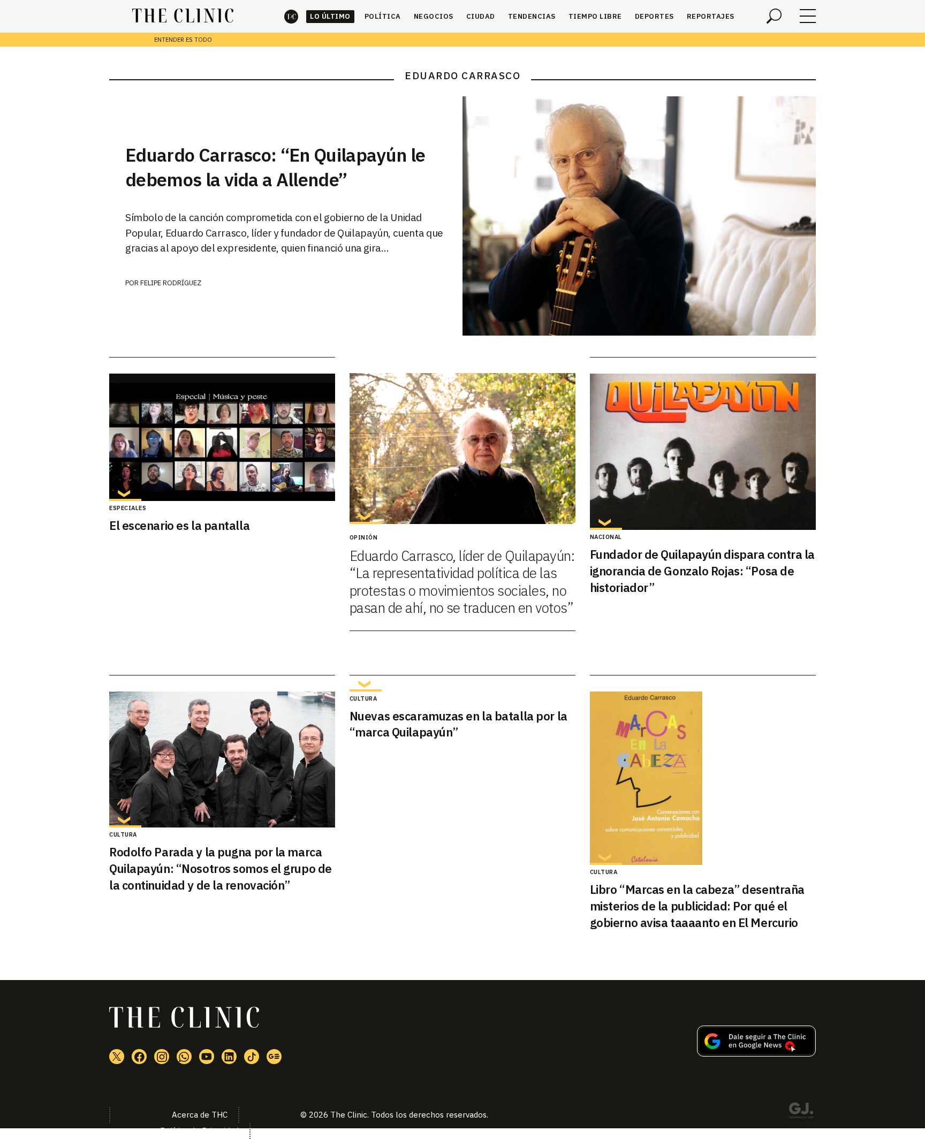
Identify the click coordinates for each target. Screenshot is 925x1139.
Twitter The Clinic (116, 1056)
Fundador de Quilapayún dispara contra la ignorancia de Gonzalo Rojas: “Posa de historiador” (702, 570)
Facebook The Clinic (139, 1056)
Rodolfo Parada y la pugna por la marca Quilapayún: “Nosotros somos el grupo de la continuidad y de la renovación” (220, 868)
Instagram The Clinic (161, 1056)
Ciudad (480, 16)
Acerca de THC (200, 1115)
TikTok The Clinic (251, 1056)
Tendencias (532, 16)
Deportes (654, 16)
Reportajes (710, 16)
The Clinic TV (206, 1056)
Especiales (127, 508)
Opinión (364, 537)
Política (383, 16)
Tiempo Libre (595, 16)
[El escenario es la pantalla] (222, 437)
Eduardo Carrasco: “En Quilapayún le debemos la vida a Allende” (275, 167)
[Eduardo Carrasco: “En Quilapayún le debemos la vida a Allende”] (639, 216)
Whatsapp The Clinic (184, 1056)
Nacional (606, 537)
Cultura (123, 834)
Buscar (774, 16)
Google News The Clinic (274, 1056)
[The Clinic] (182, 16)
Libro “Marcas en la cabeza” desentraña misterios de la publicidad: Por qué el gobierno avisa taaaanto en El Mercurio (697, 906)
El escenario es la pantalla (179, 525)
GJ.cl (800, 1112)
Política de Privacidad (199, 1131)
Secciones (808, 16)
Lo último (330, 16)
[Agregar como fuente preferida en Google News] (756, 1053)
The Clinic (291, 16)
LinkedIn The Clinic (229, 1056)
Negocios (433, 16)
